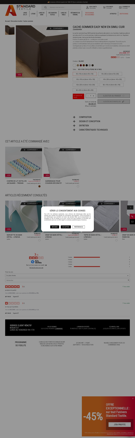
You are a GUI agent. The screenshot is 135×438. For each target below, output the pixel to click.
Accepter (65, 227)
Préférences (78, 227)
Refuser (54, 227)
